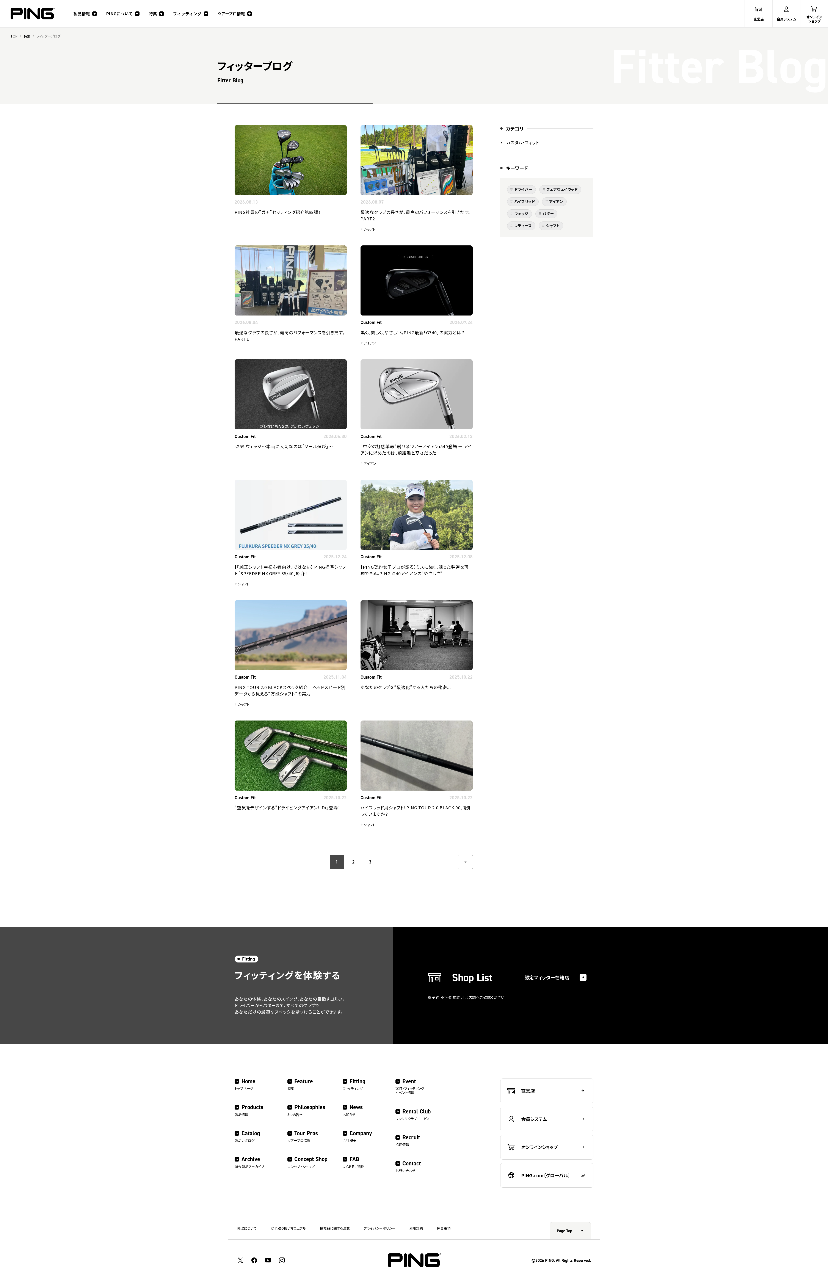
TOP (13, 36)
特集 (27, 36)
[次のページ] (465, 862)
